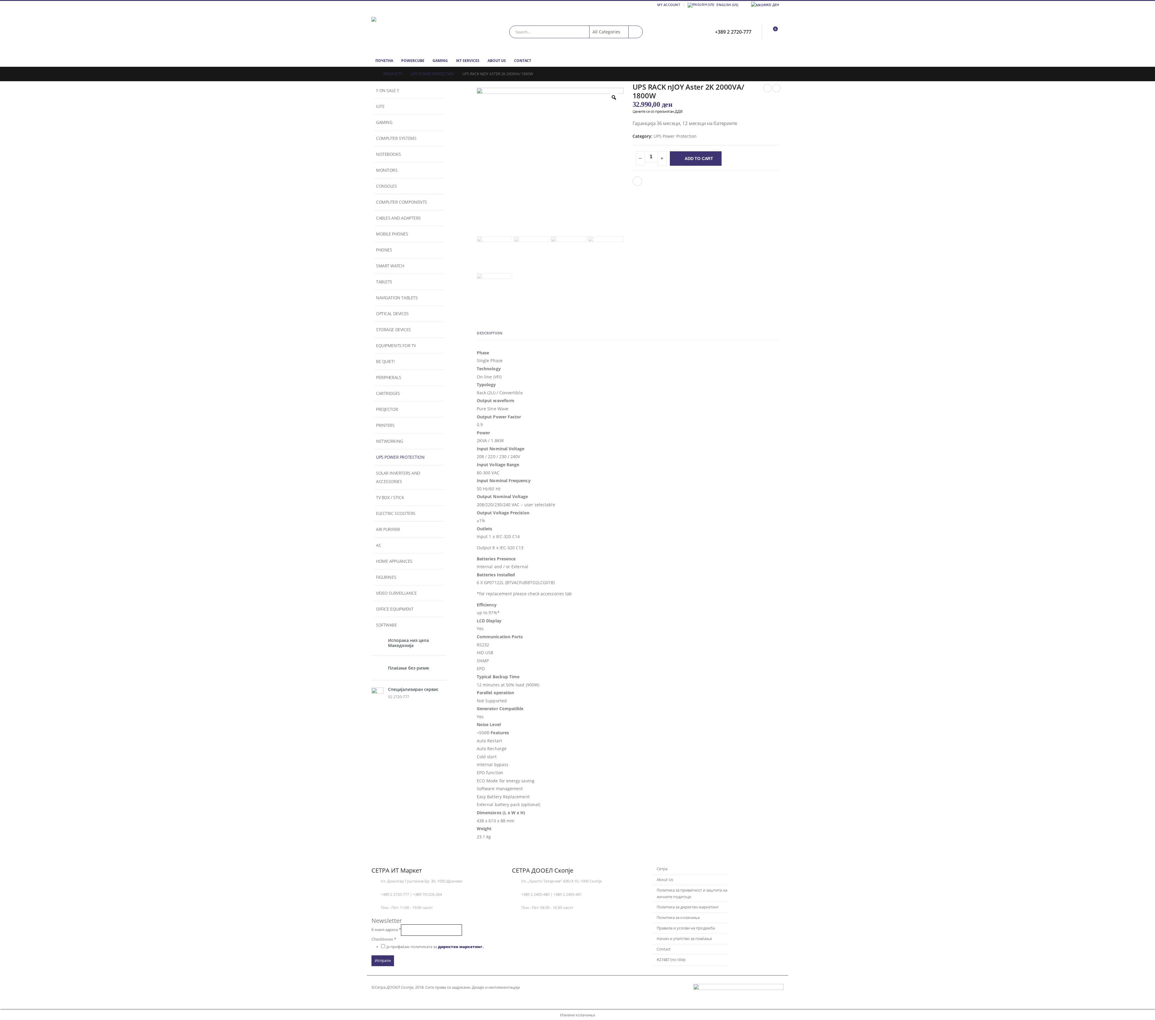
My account (668, 4)
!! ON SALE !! (387, 90)
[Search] (635, 32)
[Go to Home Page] (373, 74)
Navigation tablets (396, 297)
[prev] (767, 88)
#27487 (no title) (671, 959)
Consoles (386, 186)
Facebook (637, 181)
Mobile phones (392, 234)
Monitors (387, 170)
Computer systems (396, 138)
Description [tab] (490, 333)
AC (378, 545)
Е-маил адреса (386, 929)
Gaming (440, 60)
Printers (385, 425)
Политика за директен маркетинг (688, 907)
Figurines (386, 577)
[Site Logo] (409, 32)
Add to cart (699, 158)
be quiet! (385, 361)
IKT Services (467, 60)
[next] (776, 88)
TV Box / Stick (390, 497)
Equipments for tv (396, 345)
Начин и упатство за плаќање (684, 938)
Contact (522, 60)
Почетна (384, 60)
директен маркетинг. (461, 946)
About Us (497, 60)
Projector (387, 409)
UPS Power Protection (675, 136)
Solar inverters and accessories (398, 477)
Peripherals (388, 377)
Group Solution (535, 987)
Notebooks (388, 154)
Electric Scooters (395, 513)
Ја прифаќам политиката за (435, 946)
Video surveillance (396, 593)
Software (386, 625)
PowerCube (412, 60)
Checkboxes (383, 939)
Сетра (662, 868)
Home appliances (394, 561)
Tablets (384, 282)
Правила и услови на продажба (686, 928)
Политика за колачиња (678, 917)
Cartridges (388, 393)
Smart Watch (390, 266)
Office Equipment (394, 609)
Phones (384, 250)
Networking (389, 441)
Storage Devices (393, 329)
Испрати (383, 960)
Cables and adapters (398, 218)
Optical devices (392, 313)
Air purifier (388, 529)
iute (380, 106)
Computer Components (401, 202)
